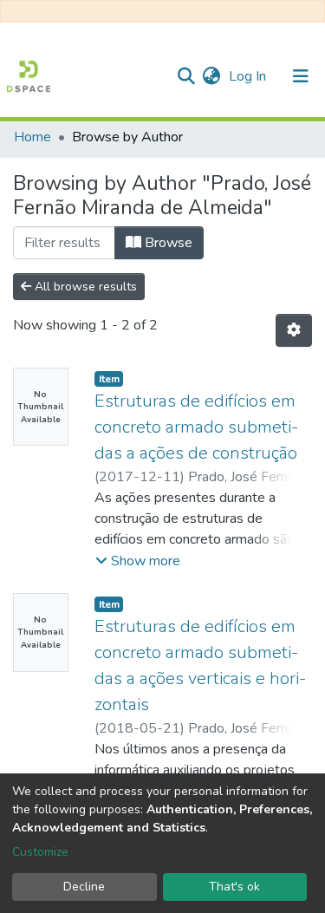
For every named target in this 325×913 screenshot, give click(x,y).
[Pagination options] (294, 330)
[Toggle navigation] (300, 76)
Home (32, 137)
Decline (84, 886)
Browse (166, 242)
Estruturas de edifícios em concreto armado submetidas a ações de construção (196, 427)
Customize (40, 852)
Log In (249, 76)
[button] (211, 76)
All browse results (84, 286)
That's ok (234, 886)
